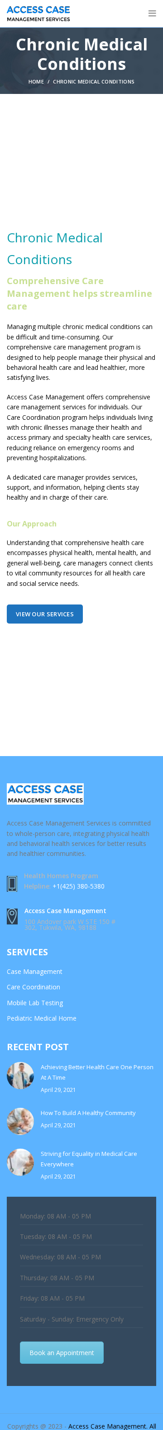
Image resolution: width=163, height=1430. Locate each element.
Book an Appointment (61, 1352)
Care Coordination (33, 987)
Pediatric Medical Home (42, 1018)
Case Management (34, 971)
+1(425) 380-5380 (79, 886)
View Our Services (45, 614)
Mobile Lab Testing (35, 1002)
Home (36, 81)
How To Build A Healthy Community (88, 1113)
